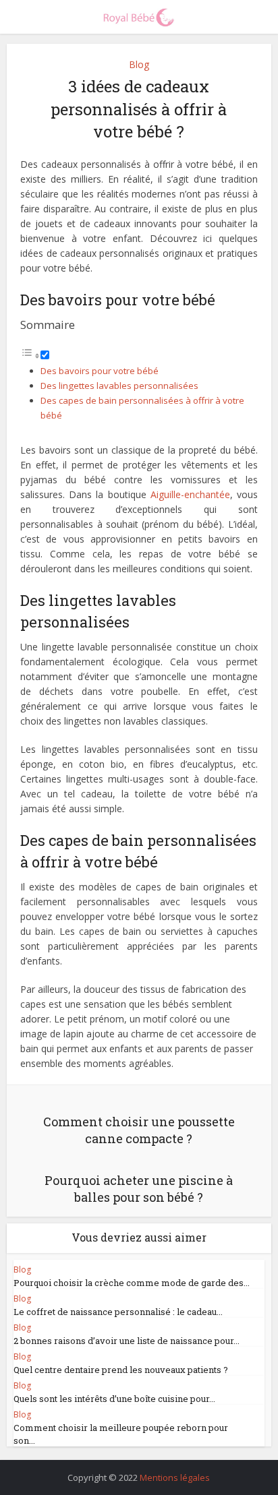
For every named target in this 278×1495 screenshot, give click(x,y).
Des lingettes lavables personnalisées (119, 385)
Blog (139, 64)
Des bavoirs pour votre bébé (99, 371)
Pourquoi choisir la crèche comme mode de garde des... (131, 1283)
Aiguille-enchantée (190, 494)
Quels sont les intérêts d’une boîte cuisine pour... (114, 1399)
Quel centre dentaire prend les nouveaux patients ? (120, 1370)
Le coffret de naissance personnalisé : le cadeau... (118, 1312)
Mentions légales (175, 1477)
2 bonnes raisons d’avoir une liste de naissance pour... (126, 1341)
